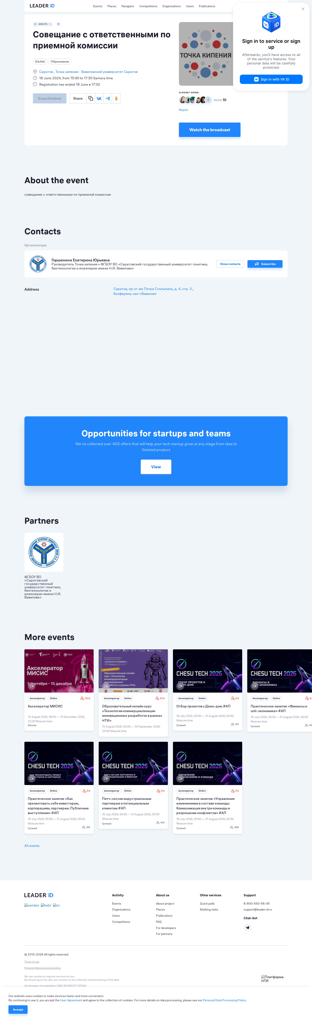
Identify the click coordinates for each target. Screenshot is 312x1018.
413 (162, 822)
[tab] (134, 895)
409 (236, 827)
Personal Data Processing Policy (224, 1000)
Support (250, 895)
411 (237, 724)
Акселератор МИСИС (45, 706)
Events (97, 6)
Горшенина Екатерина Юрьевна (81, 260)
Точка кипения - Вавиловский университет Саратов (96, 72)
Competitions (148, 6)
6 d (237, 698)
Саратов (46, 72)
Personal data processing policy (42, 967)
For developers (166, 928)
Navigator (127, 6)
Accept (18, 1009)
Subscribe (268, 264)
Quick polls (207, 903)
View (156, 466)
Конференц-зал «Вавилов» (135, 294)
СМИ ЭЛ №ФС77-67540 (71, 985)
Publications (207, 6)
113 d (87, 698)
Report (183, 110)
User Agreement (71, 1000)
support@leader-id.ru (258, 909)
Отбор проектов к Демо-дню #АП (203, 706)
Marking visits (209, 909)
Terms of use (31, 961)
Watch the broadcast (209, 129)
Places (111, 6)
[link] (59, 690)
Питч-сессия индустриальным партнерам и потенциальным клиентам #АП (126, 803)
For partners (164, 934)
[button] (134, 895)
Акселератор (37, 698)
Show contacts (230, 264)
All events (31, 846)
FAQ (159, 922)
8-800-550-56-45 (257, 903)
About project (165, 903)
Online (53, 698)
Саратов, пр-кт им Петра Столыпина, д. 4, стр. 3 (153, 289)
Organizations (171, 6)
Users (190, 6)
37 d (162, 698)
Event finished (49, 98)
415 (88, 827)
